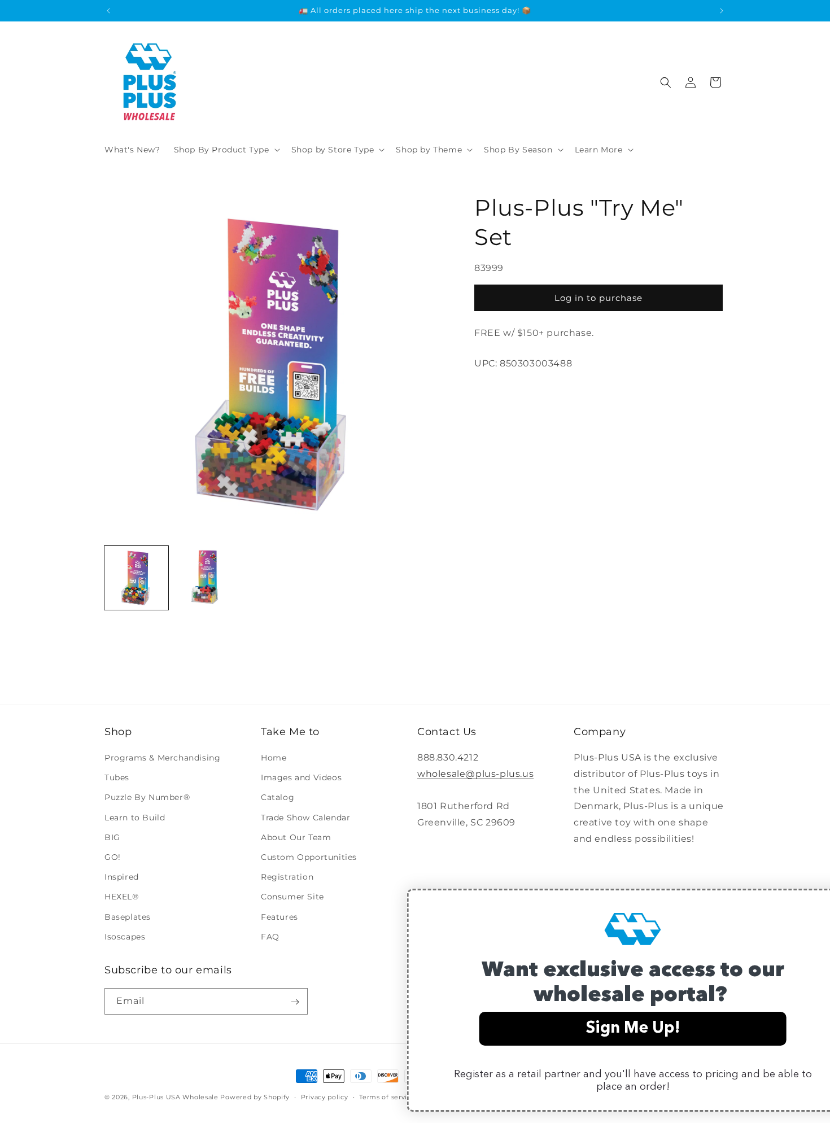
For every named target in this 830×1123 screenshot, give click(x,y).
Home (273, 758)
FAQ (270, 937)
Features (279, 917)
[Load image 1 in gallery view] (136, 578)
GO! (112, 857)
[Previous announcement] (108, 10)
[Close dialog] (804, 903)
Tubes (116, 778)
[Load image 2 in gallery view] (206, 578)
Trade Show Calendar (305, 817)
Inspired (121, 877)
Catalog (277, 798)
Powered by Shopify (255, 1097)
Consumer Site (292, 897)
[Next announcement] (721, 10)
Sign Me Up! (593, 1029)
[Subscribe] (294, 1002)
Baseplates (127, 917)
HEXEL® (121, 897)
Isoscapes (124, 937)
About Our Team (296, 837)
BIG (112, 837)
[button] (226, 149)
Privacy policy (324, 1096)
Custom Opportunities (309, 857)
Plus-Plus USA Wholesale (175, 1097)
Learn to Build (134, 817)
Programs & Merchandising (162, 758)
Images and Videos (301, 778)
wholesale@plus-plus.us (475, 773)
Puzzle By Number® (147, 798)
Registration (287, 877)
